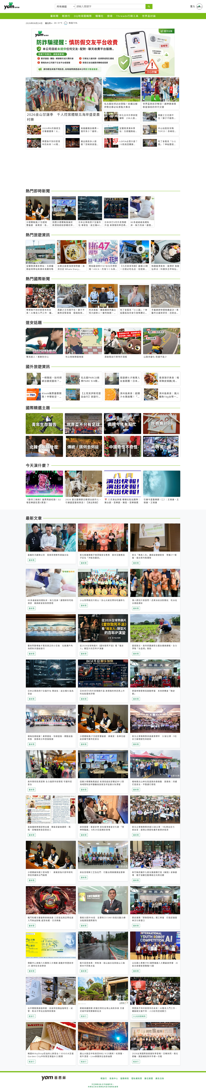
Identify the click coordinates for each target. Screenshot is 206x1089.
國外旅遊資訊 (38, 366)
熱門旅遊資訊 (38, 234)
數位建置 (148, 1078)
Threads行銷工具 (127, 16)
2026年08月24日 (34, 23)
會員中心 (113, 1078)
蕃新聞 (54, 16)
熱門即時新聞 (38, 190)
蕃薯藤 (11, 6)
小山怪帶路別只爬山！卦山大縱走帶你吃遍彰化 (102, 600)
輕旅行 (66, 16)
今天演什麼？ (38, 465)
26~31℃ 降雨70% (65, 23)
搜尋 (110, 16)
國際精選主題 (38, 407)
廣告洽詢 (159, 1078)
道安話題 (34, 322)
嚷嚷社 (99, 16)
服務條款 (124, 1078)
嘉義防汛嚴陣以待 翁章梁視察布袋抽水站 (48, 555)
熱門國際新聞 (38, 278)
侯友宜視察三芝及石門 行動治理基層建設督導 (102, 872)
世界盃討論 (149, 16)
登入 (192, 6)
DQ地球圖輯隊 (83, 16)
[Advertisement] (97, 169)
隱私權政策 (136, 1078)
